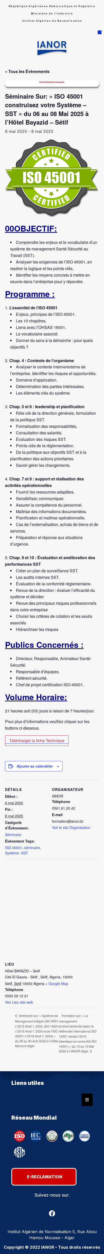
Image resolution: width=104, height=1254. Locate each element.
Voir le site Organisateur (71, 827)
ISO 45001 (13, 847)
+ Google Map (56, 983)
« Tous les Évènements (27, 71)
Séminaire (13, 834)
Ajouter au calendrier (35, 766)
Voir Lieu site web (19, 1002)
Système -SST (16, 852)
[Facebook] (52, 1213)
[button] (99, 32)
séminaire (32, 847)
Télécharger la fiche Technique (36, 740)
